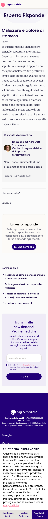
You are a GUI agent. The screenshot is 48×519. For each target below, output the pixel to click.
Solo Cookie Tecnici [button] (8, 514)
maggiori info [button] (11, 505)
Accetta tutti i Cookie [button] (40, 514)
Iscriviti (24, 376)
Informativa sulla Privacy (26, 365)
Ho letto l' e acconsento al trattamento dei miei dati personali (24, 367)
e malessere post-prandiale (19, 303)
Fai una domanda (24, 246)
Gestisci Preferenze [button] (24, 514)
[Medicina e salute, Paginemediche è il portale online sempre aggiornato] (11, 5)
